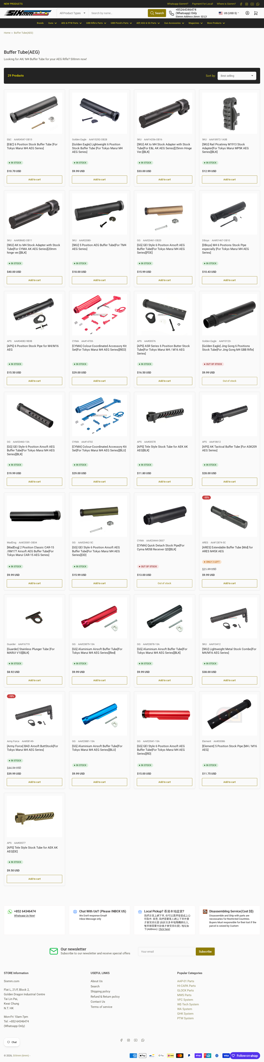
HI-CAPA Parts (186, 986)
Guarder (11, 644)
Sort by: (211, 76)
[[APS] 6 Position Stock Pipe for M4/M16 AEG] (34, 314)
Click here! (164, 929)
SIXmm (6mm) (21, 1055)
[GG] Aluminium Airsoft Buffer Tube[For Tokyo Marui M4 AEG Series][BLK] (162, 651)
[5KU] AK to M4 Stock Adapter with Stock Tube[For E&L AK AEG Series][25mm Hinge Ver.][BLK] (164, 148)
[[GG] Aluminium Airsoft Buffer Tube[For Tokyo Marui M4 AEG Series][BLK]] (164, 617)
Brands (40, 23)
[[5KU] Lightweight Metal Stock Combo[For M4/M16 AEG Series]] (229, 617)
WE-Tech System (188, 1004)
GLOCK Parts (185, 990)
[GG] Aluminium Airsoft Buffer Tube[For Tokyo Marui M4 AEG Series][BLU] (97, 748)
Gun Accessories (172, 23)
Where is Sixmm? (226, 3)
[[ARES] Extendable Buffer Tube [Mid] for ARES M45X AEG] (229, 516)
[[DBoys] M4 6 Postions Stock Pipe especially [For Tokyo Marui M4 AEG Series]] (229, 213)
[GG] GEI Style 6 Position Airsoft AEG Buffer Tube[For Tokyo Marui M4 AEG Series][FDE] (161, 248)
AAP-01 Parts (185, 981)
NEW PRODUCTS (13, 3)
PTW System (185, 1018)
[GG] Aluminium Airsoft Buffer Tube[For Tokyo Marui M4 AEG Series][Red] (97, 651)
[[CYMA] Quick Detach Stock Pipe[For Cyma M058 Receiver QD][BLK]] (164, 515)
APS (9, 341)
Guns (50, 23)
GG (139, 240)
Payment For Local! (202, 3)
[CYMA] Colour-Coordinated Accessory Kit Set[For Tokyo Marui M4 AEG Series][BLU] (99, 448)
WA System (184, 1009)
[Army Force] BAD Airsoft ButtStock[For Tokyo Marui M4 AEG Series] (32, 748)
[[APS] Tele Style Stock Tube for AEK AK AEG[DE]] (34, 816)
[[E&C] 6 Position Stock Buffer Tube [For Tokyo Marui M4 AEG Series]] (34, 113)
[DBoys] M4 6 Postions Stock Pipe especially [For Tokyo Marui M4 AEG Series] (225, 248)
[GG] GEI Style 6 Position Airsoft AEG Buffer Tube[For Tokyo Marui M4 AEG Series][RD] (161, 749)
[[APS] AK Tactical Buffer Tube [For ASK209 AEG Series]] (229, 415)
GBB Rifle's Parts (94, 23)
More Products (214, 23)
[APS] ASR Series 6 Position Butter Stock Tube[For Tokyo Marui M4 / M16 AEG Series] (163, 349)
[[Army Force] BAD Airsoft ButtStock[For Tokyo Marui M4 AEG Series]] (34, 715)
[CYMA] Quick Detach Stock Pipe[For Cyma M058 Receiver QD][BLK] (160, 547)
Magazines (194, 23)
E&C (9, 139)
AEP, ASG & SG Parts (146, 23)
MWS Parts (184, 995)
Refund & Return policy (105, 996)
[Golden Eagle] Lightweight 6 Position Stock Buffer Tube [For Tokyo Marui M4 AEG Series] (97, 148)
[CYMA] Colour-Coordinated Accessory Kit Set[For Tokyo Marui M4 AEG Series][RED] (99, 348)
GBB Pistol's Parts (120, 23)
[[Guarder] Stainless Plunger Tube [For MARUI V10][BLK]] (34, 617)
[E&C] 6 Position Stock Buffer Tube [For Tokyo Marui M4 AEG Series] (32, 146)
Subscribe (205, 951)
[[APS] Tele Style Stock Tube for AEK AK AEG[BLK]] (164, 415)
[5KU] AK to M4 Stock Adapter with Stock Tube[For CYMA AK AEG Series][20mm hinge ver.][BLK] (33, 248)
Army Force (13, 741)
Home (7, 32)
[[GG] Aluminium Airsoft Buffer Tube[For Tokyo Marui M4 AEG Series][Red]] (99, 617)
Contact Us (98, 1001)
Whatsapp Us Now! (24, 915)
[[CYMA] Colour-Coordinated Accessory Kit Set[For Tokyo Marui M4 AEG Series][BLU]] (99, 415)
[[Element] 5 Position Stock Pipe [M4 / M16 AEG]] (229, 715)
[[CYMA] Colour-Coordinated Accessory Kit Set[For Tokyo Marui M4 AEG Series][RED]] (99, 314)
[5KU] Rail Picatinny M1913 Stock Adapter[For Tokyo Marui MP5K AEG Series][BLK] (225, 148)
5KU (139, 139)
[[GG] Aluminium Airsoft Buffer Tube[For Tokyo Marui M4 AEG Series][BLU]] (99, 715)
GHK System (185, 1013)
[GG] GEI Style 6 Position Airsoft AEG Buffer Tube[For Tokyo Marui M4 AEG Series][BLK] (31, 450)
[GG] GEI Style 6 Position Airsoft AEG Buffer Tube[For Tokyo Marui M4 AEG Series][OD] (96, 551)
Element (206, 741)
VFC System (185, 999)
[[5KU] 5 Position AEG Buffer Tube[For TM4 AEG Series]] (99, 213)
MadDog (11, 542)
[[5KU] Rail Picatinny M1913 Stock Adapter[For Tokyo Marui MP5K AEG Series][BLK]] (229, 113)
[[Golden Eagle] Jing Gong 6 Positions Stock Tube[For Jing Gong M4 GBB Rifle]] (229, 314)
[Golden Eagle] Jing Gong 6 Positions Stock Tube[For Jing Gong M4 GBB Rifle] (228, 348)
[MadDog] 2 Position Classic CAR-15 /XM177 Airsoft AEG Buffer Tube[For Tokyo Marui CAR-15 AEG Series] (30, 551)
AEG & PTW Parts (69, 23)
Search (95, 986)
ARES (205, 542)
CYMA (75, 341)
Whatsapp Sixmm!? (177, 3)
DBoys (205, 240)
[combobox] (128, 13)
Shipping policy (100, 991)
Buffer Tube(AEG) (23, 32)
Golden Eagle (79, 139)
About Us (97, 981)
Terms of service (101, 1007)
